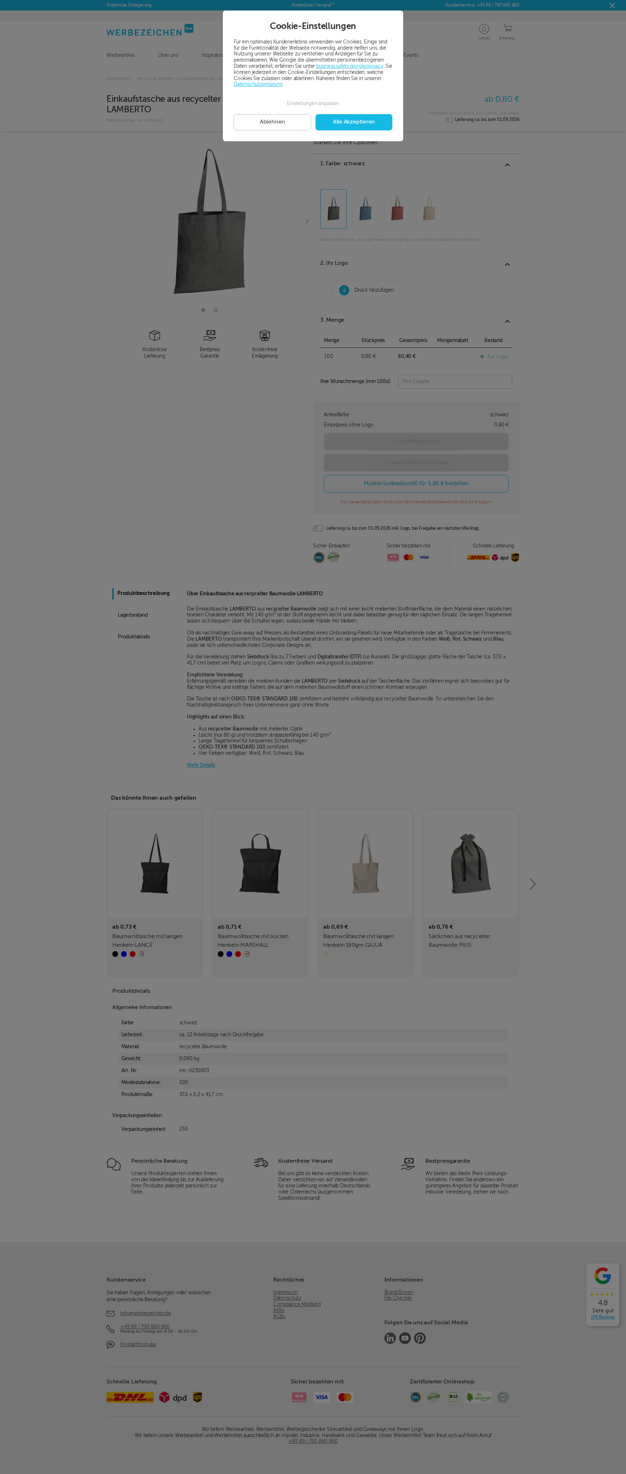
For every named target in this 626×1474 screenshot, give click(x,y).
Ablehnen (272, 122)
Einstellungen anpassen (313, 103)
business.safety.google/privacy (349, 66)
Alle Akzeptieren (354, 122)
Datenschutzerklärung (258, 84)
